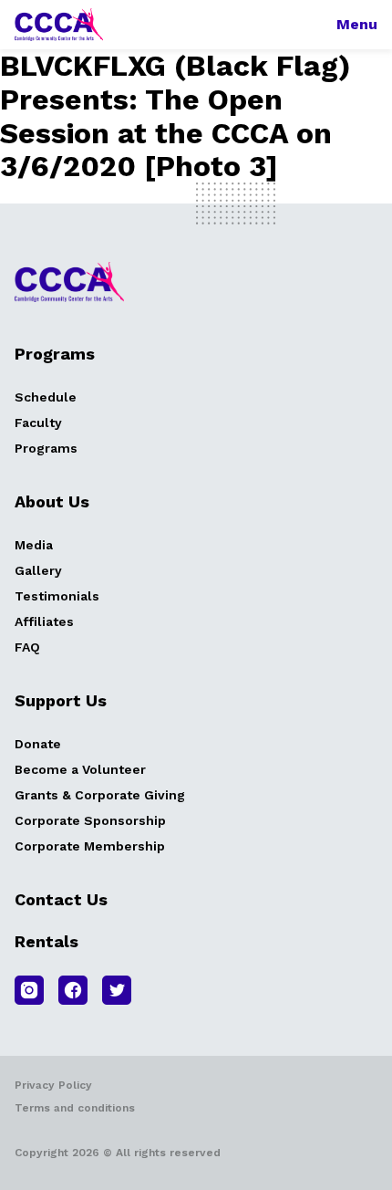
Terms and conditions (75, 1107)
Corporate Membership (90, 846)
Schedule (46, 397)
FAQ (27, 647)
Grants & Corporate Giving (100, 795)
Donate (38, 743)
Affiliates (44, 621)
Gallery (38, 570)
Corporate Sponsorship (90, 820)
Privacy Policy (53, 1085)
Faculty (38, 422)
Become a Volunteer (80, 769)
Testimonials (57, 596)
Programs (46, 448)
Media (34, 545)
